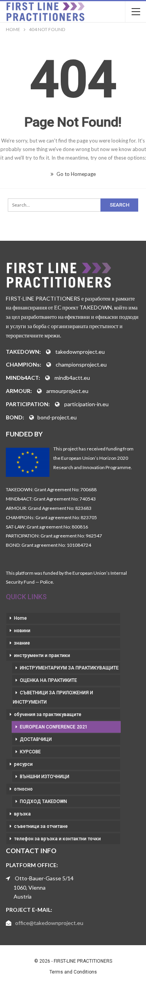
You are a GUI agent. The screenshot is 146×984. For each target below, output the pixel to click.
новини (22, 630)
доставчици (36, 739)
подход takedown (43, 801)
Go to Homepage (75, 174)
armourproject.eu (67, 391)
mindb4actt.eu (72, 377)
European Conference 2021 (54, 727)
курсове (30, 752)
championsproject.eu (81, 364)
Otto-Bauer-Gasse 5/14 (44, 878)
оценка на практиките (48, 680)
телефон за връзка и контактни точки (57, 838)
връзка (22, 814)
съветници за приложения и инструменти (53, 697)
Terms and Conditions (73, 972)
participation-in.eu (86, 404)
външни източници (44, 776)
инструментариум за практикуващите (69, 668)
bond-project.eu (57, 417)
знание (22, 643)
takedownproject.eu (80, 351)
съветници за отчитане (41, 826)
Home (20, 618)
